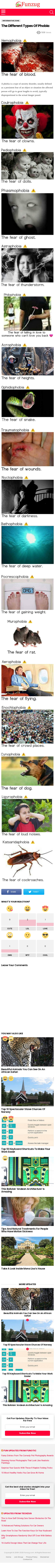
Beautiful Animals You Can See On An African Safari (23, 1071)
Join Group (18, 1557)
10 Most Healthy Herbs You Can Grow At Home (22, 1473)
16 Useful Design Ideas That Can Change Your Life (23, 1543)
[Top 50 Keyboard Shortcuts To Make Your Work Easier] (27, 1131)
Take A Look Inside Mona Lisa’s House (23, 1268)
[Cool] (5, 1118)
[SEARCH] (52, 12)
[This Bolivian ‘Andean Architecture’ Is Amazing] (27, 1171)
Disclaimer (44, 1557)
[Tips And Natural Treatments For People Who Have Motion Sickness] (27, 1211)
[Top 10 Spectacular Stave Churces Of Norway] (27, 1091)
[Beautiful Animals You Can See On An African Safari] (27, 1051)
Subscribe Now (27, 1433)
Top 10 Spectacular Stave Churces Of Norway (23, 1110)
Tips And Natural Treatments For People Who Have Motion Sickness (24, 1230)
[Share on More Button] (49, 892)
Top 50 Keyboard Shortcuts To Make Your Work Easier (25, 1150)
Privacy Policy (31, 1557)
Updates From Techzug (18, 1513)
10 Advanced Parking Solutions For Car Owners (22, 1526)
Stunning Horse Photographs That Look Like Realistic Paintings (25, 1461)
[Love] (5, 1038)
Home (8, 1557)
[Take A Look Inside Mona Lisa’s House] (27, 1251)
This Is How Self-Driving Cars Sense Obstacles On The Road (26, 1519)
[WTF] (11, 1078)
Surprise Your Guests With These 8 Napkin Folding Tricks (26, 1468)
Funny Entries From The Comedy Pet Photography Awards (27, 1455)
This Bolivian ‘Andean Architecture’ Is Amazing (23, 1190)
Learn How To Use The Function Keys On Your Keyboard (26, 1531)
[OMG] (11, 1038)
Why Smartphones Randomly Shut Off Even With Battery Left (26, 1537)
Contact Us (27, 1559)
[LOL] (5, 1078)
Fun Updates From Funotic (20, 1450)
